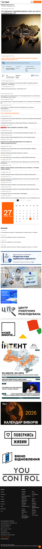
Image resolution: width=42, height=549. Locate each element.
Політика (34, 510)
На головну (3, 6)
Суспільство (24, 515)
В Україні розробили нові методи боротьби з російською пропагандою (18, 174)
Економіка (24, 503)
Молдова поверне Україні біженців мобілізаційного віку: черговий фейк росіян (20, 197)
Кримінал (24, 504)
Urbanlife (24, 491)
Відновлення (24, 500)
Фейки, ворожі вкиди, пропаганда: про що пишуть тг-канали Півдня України (20, 168)
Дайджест (24, 501)
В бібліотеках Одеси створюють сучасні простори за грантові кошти (18, 184)
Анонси (4, 228)
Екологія (34, 501)
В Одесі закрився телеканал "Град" (14, 127)
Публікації (3, 494)
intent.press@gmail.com (34, 545)
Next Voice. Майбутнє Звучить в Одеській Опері (13, 237)
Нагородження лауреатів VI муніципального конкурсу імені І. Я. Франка (19, 232)
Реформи (34, 512)
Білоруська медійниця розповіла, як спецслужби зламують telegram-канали (20, 189)
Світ (22, 513)
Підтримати (37, 1)
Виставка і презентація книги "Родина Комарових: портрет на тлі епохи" (20, 246)
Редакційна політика (5, 532)
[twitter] (2, 540)
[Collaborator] (21, 296)
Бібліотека (24, 498)
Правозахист (24, 512)
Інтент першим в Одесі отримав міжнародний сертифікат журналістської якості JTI (19, 59)
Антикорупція (35, 494)
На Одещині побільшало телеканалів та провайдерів (14, 193)
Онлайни (2, 501)
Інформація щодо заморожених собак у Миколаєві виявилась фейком (18, 148)
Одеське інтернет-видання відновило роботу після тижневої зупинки (18, 137)
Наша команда (4, 530)
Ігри (33, 491)
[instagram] (4, 540)
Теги (2, 511)
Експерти (3, 503)
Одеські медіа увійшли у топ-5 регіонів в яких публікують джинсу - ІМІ (18, 132)
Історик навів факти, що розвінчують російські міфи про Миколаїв (18, 157)
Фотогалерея (35, 515)
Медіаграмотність (26, 506)
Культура (34, 504)
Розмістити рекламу (5, 536)
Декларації (3, 508)
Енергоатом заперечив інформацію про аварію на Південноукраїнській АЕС (16, 142)
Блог (33, 496)
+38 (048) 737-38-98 (5, 526)
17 (27, 200)
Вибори (33, 498)
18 (29, 200)
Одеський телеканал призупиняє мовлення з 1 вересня (14, 152)
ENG (32, 2)
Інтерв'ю (2, 499)
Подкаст (23, 510)
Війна (33, 500)
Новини (2, 491)
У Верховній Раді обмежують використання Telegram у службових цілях (19, 122)
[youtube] (5, 540)
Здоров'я (34, 503)
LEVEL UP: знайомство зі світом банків (11, 242)
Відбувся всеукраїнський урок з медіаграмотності (13, 88)
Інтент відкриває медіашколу (10, 113)
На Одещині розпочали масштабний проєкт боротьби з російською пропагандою (21, 118)
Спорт (33, 513)
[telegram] (7, 540)
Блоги (2, 506)
